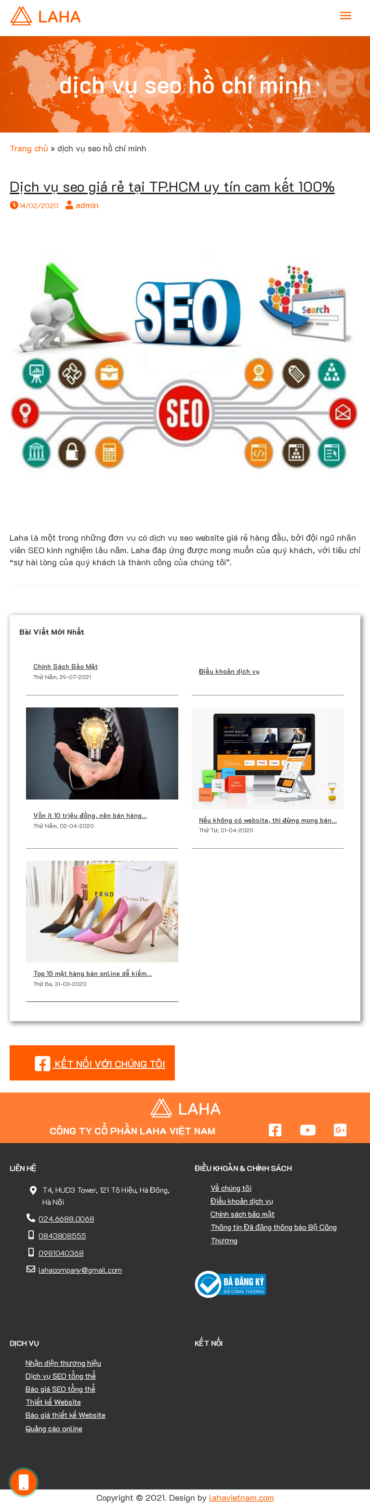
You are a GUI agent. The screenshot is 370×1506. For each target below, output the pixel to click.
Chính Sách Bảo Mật (65, 666)
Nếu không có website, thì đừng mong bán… (268, 820)
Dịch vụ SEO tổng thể (61, 1376)
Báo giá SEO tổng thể (60, 1389)
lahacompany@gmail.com (80, 1270)
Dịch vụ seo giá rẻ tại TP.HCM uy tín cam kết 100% (172, 186)
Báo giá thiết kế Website (66, 1415)
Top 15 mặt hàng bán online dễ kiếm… (92, 973)
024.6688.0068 (66, 1218)
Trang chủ (29, 148)
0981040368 (61, 1253)
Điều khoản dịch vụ (229, 671)
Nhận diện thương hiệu (63, 1363)
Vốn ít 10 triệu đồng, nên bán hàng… (90, 815)
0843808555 (62, 1235)
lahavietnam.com (241, 1497)
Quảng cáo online (54, 1428)
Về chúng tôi (231, 1188)
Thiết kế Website (53, 1402)
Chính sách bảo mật (243, 1214)
